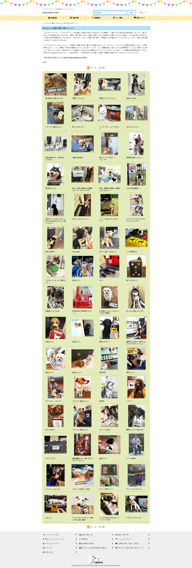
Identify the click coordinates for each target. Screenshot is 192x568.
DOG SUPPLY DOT (51, 13)
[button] (118, 18)
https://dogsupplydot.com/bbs (75, 57)
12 (100, 68)
